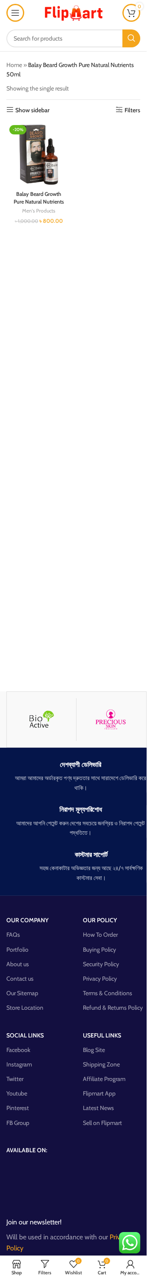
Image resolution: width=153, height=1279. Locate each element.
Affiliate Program (104, 1079)
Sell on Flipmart (102, 1123)
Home (14, 65)
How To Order (100, 934)
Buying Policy (99, 949)
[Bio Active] (41, 719)
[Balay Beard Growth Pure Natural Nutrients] (38, 154)
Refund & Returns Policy (113, 1007)
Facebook (18, 1050)
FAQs (13, 934)
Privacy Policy (100, 978)
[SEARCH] (131, 38)
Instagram (19, 1064)
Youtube (16, 1093)
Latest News (98, 1108)
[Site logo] (73, 12)
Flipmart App (99, 1093)
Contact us (20, 978)
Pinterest (17, 1108)
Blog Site (94, 1050)
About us (17, 964)
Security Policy (101, 964)
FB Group (17, 1123)
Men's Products (38, 210)
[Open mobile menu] (15, 12)
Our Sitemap (22, 993)
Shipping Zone (101, 1064)
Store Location (24, 1007)
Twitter (14, 1079)
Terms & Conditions (107, 993)
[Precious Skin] (111, 719)
